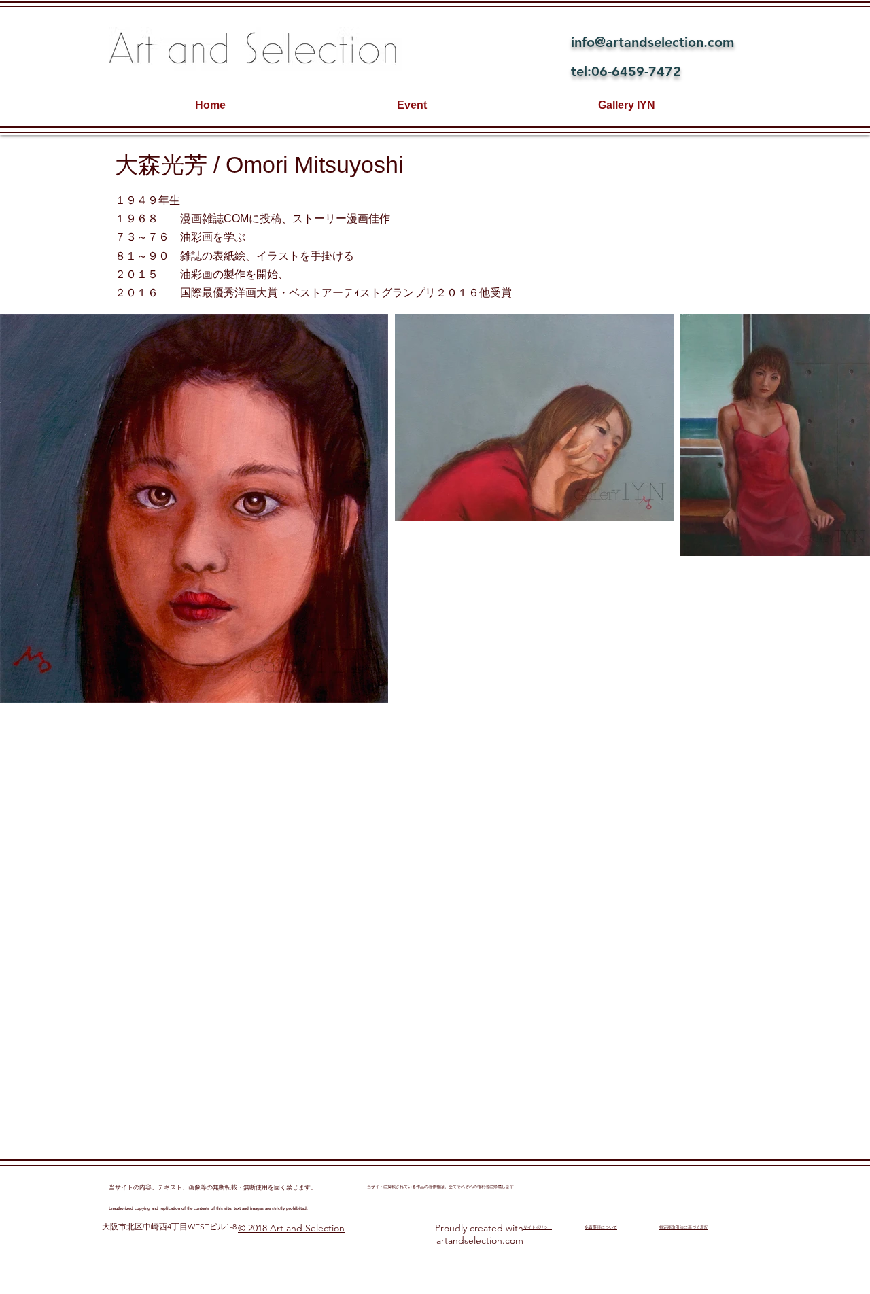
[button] (194, 508)
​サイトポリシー (537, 1227)
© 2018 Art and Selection (291, 1228)
